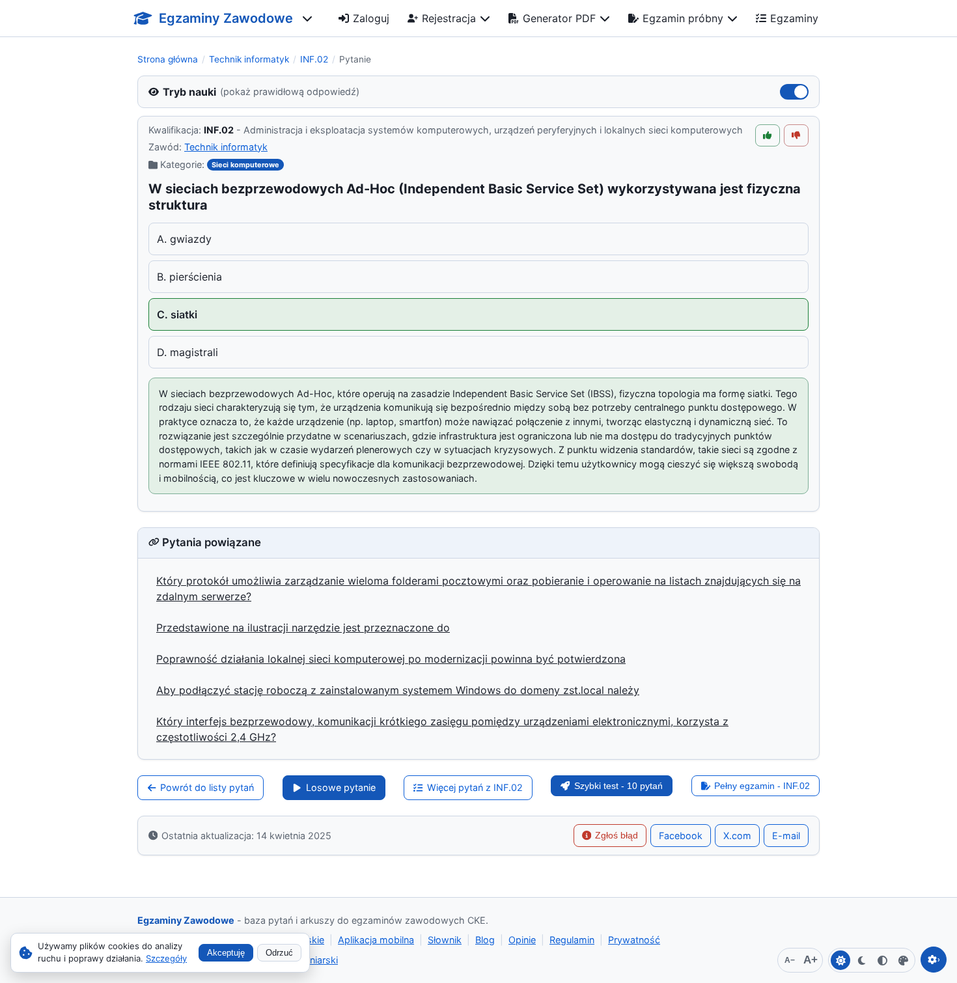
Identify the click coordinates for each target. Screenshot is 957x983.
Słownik (445, 939)
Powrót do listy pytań (207, 787)
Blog (485, 939)
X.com (737, 835)
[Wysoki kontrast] (882, 960)
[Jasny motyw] (840, 960)
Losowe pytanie (341, 787)
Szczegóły (166, 958)
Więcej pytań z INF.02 (475, 787)
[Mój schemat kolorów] (903, 960)
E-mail (786, 835)
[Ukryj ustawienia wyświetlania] (934, 960)
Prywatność (634, 939)
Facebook (680, 835)
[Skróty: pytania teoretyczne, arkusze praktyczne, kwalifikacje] (307, 18)
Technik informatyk (249, 59)
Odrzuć (279, 953)
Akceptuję (226, 953)
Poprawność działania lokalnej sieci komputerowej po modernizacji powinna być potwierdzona (391, 658)
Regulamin (571, 939)
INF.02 (314, 59)
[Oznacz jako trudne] (796, 135)
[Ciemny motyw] (861, 960)
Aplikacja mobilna (376, 939)
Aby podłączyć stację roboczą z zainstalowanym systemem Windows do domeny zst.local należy (397, 690)
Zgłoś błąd (616, 835)
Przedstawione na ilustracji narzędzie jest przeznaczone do (303, 627)
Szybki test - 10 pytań (618, 786)
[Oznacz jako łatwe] (767, 135)
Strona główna (167, 59)
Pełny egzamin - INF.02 (762, 786)
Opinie (522, 939)
